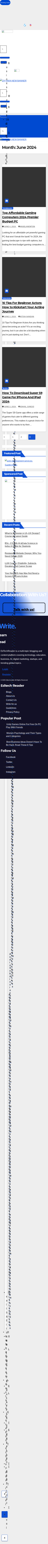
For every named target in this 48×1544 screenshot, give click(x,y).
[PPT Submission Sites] (6, 1074)
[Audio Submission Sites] (6, 1021)
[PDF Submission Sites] (6, 1179)
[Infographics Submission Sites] (6, 1288)
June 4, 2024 (10, 226)
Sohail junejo (27, 407)
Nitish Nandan (27, 316)
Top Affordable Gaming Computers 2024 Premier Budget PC (20, 217)
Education (7, 298)
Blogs (5, 388)
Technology (7, 208)
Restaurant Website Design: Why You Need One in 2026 (17, 15)
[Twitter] (25, 25)
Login (5, 669)
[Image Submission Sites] (6, 1126)
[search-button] (5, 57)
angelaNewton (27, 226)
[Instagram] (30, 25)
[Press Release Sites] (6, 1227)
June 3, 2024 (10, 316)
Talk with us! (24, 609)
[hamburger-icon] (4, 62)
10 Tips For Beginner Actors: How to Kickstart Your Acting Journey (23, 307)
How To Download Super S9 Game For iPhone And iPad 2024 (22, 397)
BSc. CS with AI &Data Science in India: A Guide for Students (19, 11)
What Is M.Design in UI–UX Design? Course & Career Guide (18, 7)
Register (6, 674)
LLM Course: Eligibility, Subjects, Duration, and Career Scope (19, 18)
